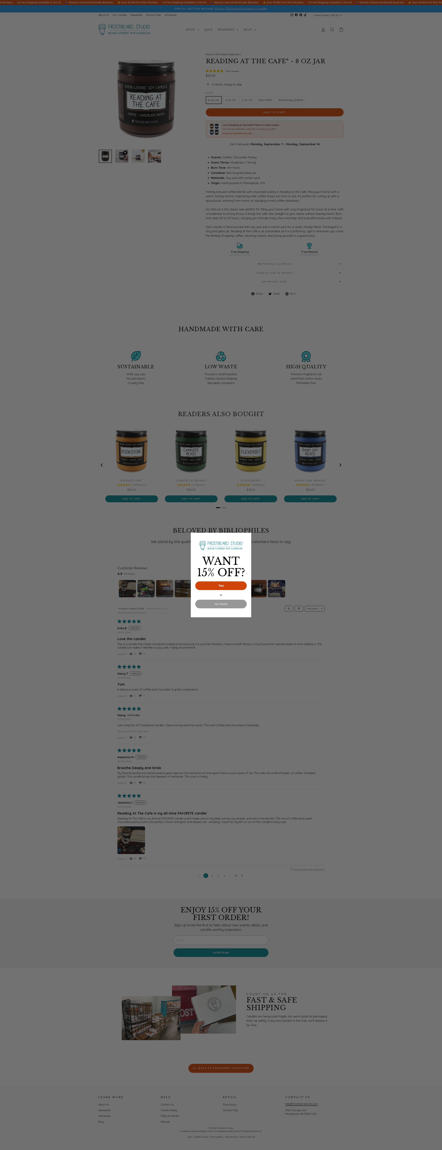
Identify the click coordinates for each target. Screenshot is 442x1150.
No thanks (221, 604)
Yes (221, 586)
